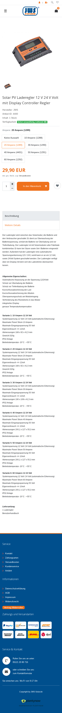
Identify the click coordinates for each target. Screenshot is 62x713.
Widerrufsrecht (12, 601)
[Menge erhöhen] (12, 184)
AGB (7, 593)
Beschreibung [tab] (12, 215)
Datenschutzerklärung (15, 588)
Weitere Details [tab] (13, 225)
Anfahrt (8, 571)
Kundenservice (12, 566)
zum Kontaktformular (22, 673)
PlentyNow (38, 706)
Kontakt (8, 553)
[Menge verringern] (12, 188)
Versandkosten (25, 176)
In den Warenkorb (32, 186)
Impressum (10, 597)
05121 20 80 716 (20, 662)
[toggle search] (52, 2)
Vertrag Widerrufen (13, 607)
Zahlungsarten (11, 558)
